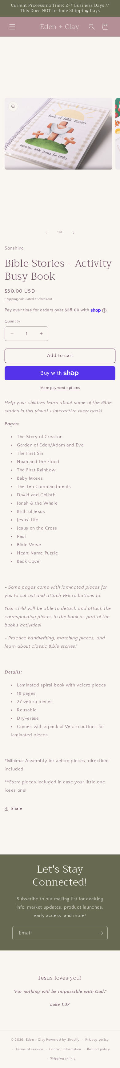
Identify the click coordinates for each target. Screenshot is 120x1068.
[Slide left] (46, 232)
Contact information (65, 1049)
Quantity (12, 321)
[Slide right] (73, 232)
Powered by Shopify (63, 1040)
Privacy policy (97, 1040)
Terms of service (29, 1049)
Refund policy (98, 1049)
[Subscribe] (100, 933)
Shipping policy (63, 1058)
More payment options (60, 388)
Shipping (11, 299)
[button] (12, 27)
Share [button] (16, 808)
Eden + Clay (36, 1040)
